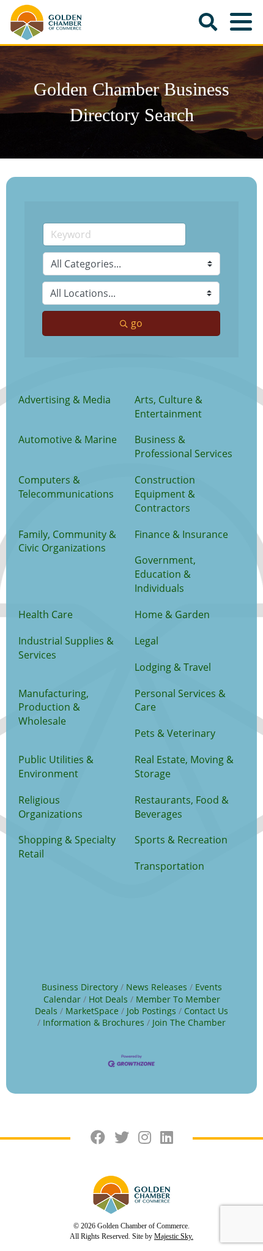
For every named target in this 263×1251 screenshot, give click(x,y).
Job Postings (151, 1011)
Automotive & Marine (67, 439)
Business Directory (80, 987)
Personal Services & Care (180, 700)
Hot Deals (108, 999)
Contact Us (206, 1011)
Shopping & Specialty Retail (67, 847)
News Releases (156, 987)
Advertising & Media (64, 399)
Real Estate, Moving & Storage (184, 766)
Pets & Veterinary (175, 733)
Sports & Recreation (181, 839)
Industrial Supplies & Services (66, 648)
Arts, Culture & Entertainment (168, 406)
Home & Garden (172, 614)
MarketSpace (92, 1011)
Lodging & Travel (173, 667)
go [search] (137, 323)
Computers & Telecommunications (66, 487)
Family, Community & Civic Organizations (67, 541)
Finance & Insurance (181, 534)
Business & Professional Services (183, 446)
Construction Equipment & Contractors (165, 494)
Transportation (169, 866)
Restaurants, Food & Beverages (182, 807)
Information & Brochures (93, 1022)
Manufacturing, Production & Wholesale (53, 707)
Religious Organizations (50, 807)
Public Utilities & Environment (56, 766)
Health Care (45, 614)
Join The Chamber (189, 1022)
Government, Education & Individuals (165, 574)
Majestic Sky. (173, 1236)
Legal (146, 641)
